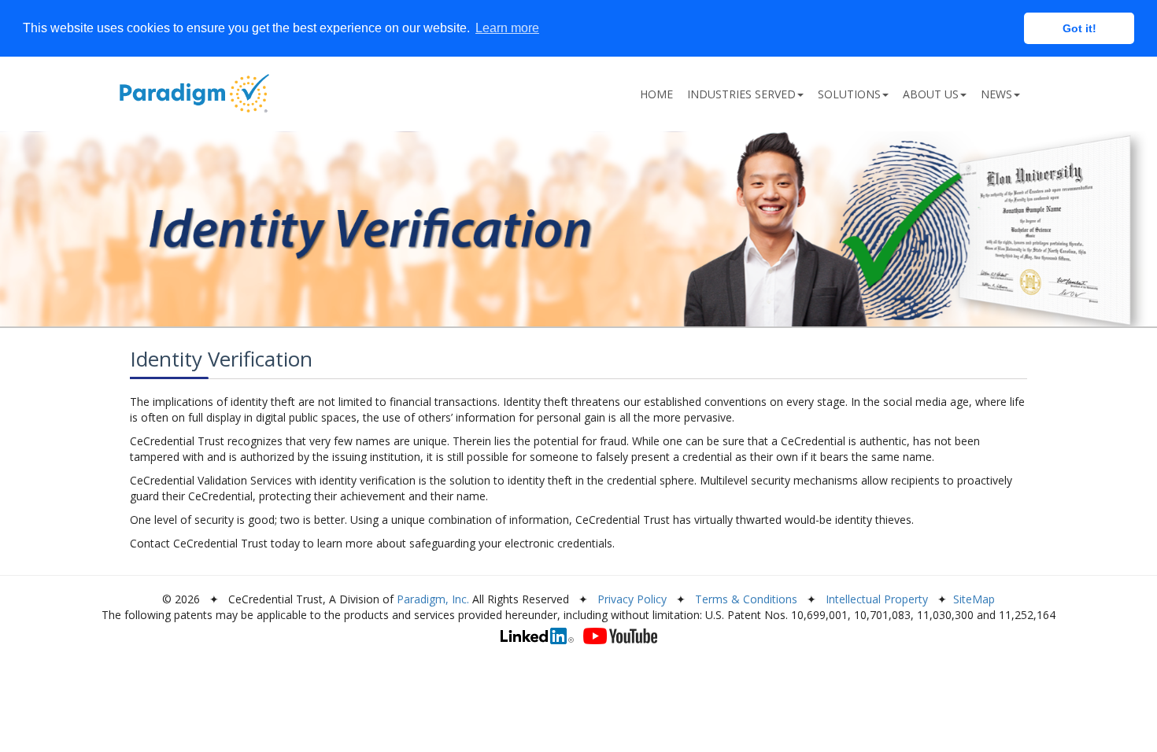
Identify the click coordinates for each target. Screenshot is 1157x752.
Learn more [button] (507, 28)
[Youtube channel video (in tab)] (620, 635)
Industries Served (741, 94)
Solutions (849, 94)
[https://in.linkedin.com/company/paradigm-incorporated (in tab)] (537, 635)
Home (656, 94)
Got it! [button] (1079, 28)
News (996, 94)
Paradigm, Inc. (433, 599)
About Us (931, 94)
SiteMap (974, 599)
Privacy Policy (632, 599)
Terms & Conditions (746, 599)
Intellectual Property (877, 599)
